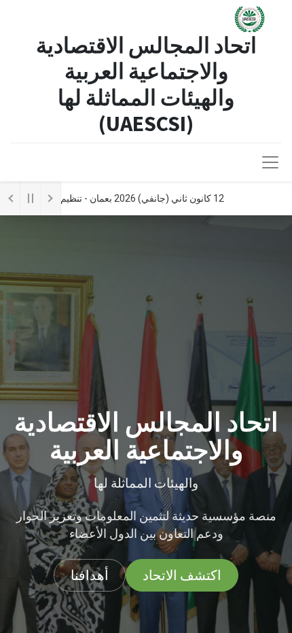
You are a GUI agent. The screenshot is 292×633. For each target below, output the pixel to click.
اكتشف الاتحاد (182, 574)
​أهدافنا (90, 574)
